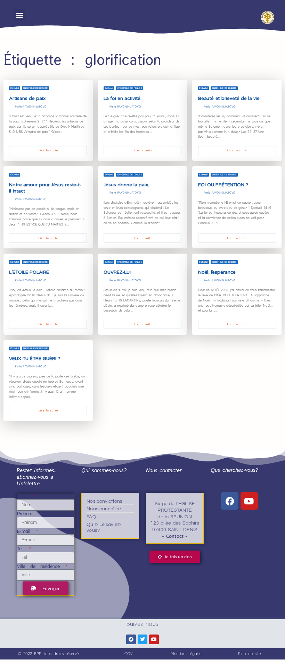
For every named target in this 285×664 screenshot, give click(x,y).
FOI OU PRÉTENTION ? (223, 185)
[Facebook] (229, 501)
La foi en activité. (122, 98)
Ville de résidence (41, 566)
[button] (19, 14)
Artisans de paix (27, 98)
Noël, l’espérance (217, 272)
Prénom (25, 513)
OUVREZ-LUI (117, 272)
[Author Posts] (11, 107)
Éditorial (14, 88)
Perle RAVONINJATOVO (31, 106)
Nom (24, 496)
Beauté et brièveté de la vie (229, 98)
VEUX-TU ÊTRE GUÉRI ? (34, 358)
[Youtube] (249, 501)
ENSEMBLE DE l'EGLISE (35, 88)
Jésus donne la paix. (126, 185)
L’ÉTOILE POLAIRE (29, 272)
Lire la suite (48, 150)
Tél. (22, 548)
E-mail (26, 531)
